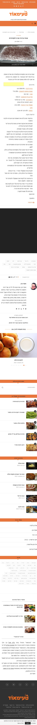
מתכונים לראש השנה (32, 573)
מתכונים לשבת (13, 573)
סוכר (31, 94)
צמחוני (23, 267)
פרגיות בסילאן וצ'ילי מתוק (16, 434)
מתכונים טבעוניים (32, 570)
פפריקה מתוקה (24, 578)
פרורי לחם (16, 578)
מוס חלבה (21, 507)
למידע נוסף (21, 723)
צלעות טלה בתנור (19, 423)
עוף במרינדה (24, 575)
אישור (27, 723)
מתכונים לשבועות (17, 264)
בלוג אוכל (11, 642)
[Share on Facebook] (14, 277)
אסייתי (22, 562)
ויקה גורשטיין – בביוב (30, 539)
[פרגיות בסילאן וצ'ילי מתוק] (31, 436)
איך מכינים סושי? (6, 2)
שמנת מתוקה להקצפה (26, 91)
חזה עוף (19, 565)
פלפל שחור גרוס (32, 578)
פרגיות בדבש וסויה (18, 401)
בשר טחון (29, 565)
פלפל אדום (5, 575)
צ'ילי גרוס (10, 578)
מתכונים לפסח (14, 570)
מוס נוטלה (21, 463)
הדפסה (30, 202)
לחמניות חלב (18, 360)
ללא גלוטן (9, 565)
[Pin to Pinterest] (11, 277)
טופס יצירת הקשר (8, 668)
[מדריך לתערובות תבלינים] (29, 618)
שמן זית (3, 581)
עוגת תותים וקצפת (18, 485)
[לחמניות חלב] (18, 345)
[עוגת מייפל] (31, 498)
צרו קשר (18, 2)
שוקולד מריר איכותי (15, 267)
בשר (35, 565)
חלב (31, 108)
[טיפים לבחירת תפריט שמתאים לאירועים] (29, 607)
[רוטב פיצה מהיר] (31, 447)
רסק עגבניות (28, 581)
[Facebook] (33, 684)
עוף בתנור (17, 575)
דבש (24, 565)
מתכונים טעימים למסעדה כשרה (13, 627)
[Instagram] (18, 6)
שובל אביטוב (33, 549)
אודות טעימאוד (24, 2)
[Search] (32, 23)
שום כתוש (22, 581)
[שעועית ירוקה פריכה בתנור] (31, 415)
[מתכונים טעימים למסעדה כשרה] (29, 629)
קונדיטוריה (21, 32)
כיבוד (35, 264)
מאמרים (13, 2)
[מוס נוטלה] (31, 466)
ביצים (13, 562)
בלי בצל (26, 261)
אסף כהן (17, 41)
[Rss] (14, 6)
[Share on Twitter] (13, 277)
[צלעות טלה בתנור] (31, 425)
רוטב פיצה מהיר (19, 445)
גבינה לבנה (29, 88)
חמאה (31, 110)
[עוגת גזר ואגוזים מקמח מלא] (31, 476)
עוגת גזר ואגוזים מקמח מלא (15, 474)
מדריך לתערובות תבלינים (15, 616)
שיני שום (9, 581)
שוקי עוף (15, 581)
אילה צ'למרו (33, 525)
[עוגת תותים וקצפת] (31, 487)
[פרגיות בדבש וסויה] (31, 404)
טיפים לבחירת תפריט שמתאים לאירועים (13, 606)
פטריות (11, 575)
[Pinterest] (16, 6)
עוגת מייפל (21, 496)
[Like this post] (16, 277)
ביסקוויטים (33, 261)
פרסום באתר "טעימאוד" (18, 3)
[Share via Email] (9, 277)
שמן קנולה (34, 583)
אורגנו (28, 562)
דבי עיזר (34, 535)
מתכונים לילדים (27, 264)
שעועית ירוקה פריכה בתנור (16, 412)
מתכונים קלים (32, 2)
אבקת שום (34, 562)
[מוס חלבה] (31, 509)
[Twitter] (20, 6)
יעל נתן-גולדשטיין (32, 544)
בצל (3, 562)
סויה (6, 573)
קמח (35, 581)
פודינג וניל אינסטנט (32, 267)
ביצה (18, 562)
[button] (1, 349)
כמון (14, 565)
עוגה (4, 264)
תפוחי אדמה (21, 583)
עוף (30, 575)
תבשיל (27, 583)
